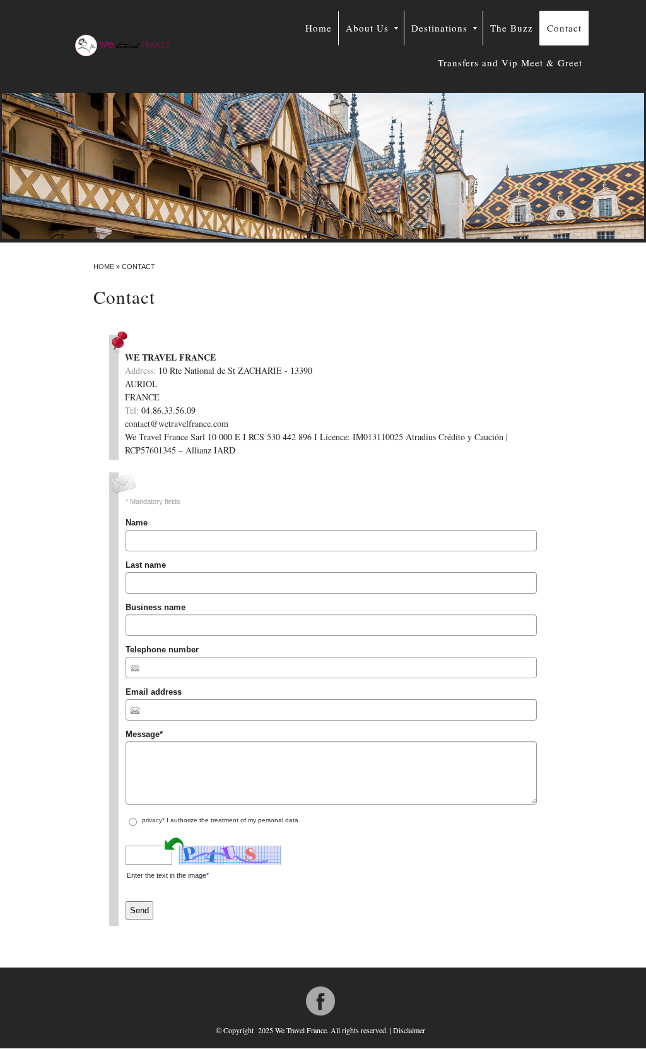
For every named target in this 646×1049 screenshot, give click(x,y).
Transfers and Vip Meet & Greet (510, 62)
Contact (564, 27)
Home (318, 27)
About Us (367, 27)
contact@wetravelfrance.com (176, 423)
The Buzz (511, 27)
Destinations (439, 27)
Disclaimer (409, 1030)
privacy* (153, 820)
